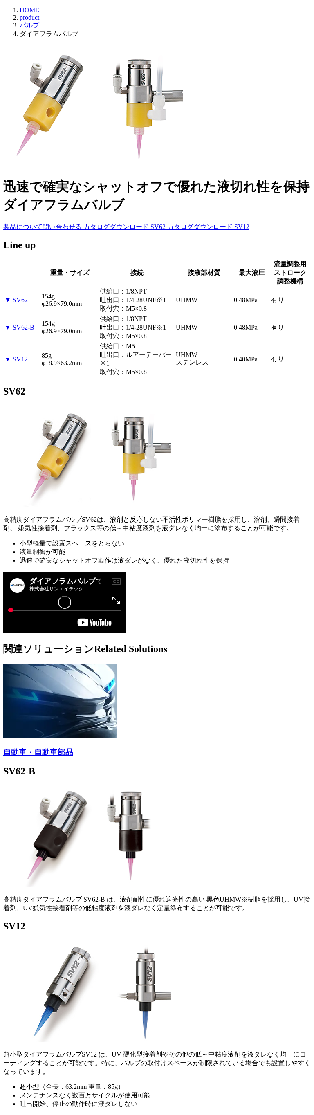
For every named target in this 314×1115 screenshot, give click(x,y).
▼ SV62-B (19, 327)
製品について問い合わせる (43, 226)
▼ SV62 (16, 299)
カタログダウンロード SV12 (208, 226)
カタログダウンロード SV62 (125, 226)
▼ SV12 (16, 359)
